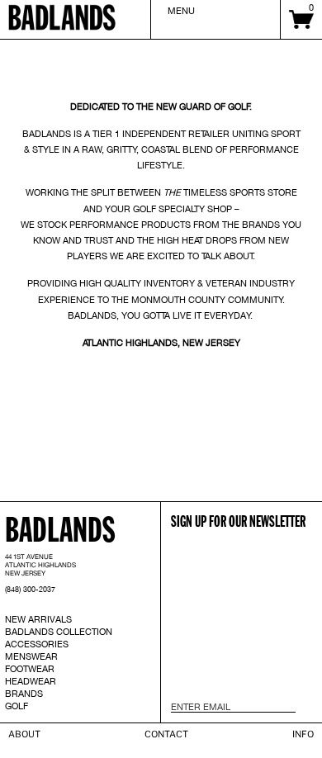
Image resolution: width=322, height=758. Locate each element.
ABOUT (24, 734)
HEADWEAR (30, 681)
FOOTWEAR (29, 669)
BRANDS (24, 694)
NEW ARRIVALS (38, 619)
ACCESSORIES (37, 644)
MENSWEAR (31, 656)
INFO (303, 734)
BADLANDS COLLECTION (58, 632)
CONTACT (166, 734)
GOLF (16, 706)
